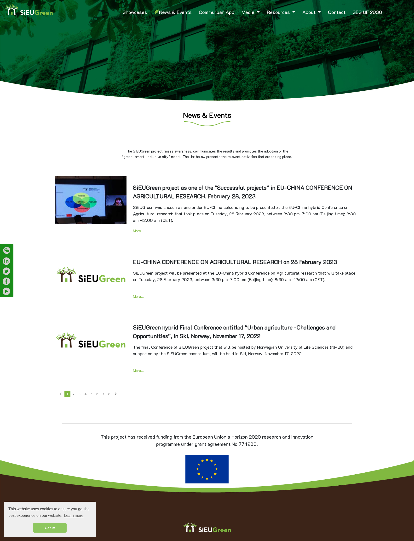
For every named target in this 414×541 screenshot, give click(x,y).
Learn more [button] (73, 515)
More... (138, 230)
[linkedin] (6, 261)
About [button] (309, 12)
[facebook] (6, 281)
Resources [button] (279, 12)
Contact (336, 12)
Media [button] (249, 12)
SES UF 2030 (367, 12)
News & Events (175, 12)
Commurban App (216, 12)
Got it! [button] (50, 528)
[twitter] (6, 271)
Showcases (135, 12)
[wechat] (6, 250)
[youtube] (6, 291)
